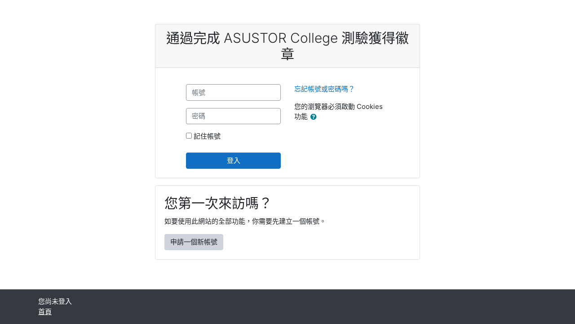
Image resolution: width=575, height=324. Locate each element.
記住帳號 (207, 136)
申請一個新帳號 (193, 242)
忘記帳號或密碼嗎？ (324, 89)
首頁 (45, 311)
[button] (315, 117)
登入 (233, 160)
